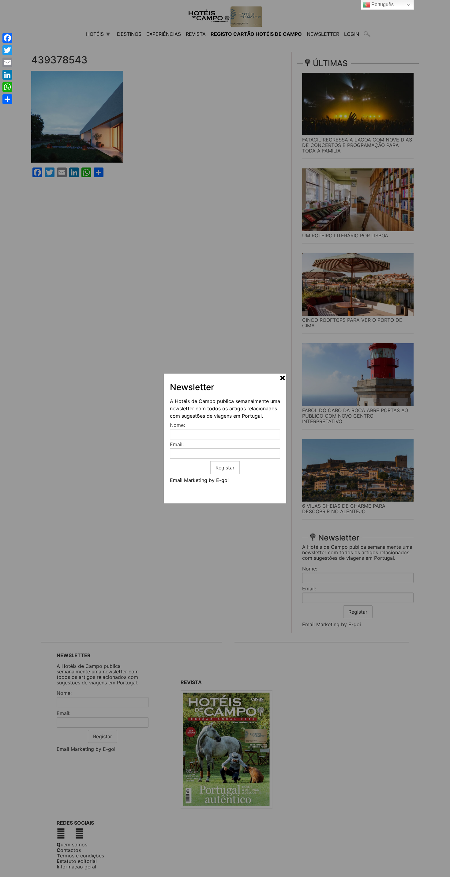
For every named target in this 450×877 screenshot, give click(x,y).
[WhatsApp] (7, 87)
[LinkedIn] (7, 75)
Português (382, 4)
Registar (225, 468)
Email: (177, 444)
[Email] (7, 62)
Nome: (177, 425)
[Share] (7, 99)
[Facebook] (7, 38)
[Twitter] (7, 50)
